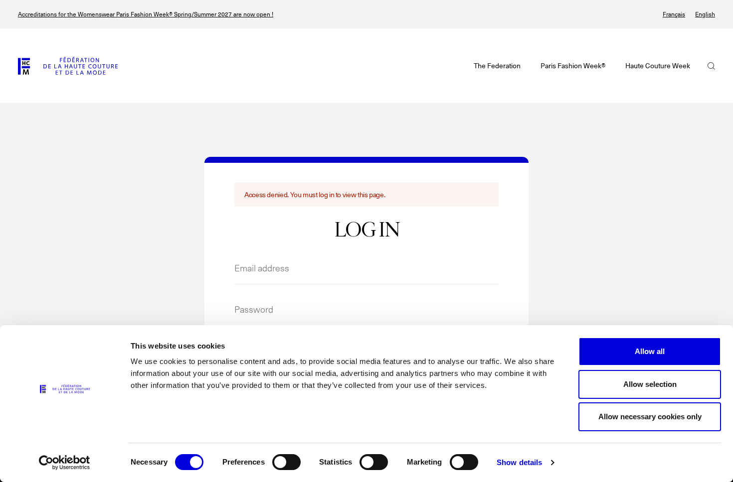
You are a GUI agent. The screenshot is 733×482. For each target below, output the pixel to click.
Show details (519, 462)
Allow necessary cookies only (650, 416)
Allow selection (650, 384)
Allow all (650, 351)
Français (674, 14)
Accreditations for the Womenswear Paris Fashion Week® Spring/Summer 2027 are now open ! (145, 14)
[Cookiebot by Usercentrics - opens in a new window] (64, 462)
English (705, 14)
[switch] (286, 462)
